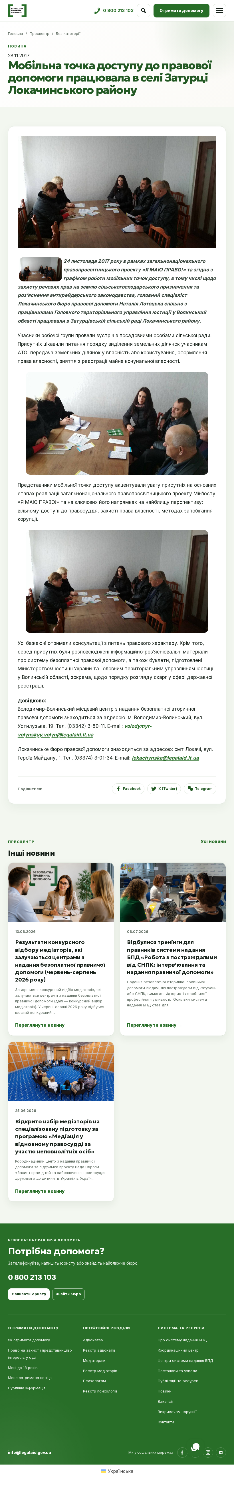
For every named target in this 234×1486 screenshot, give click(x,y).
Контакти (166, 1422)
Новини (165, 1391)
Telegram (204, 788)
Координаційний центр (178, 1350)
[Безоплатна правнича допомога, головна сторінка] (17, 10)
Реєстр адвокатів (99, 1350)
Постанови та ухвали (177, 1370)
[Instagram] (208, 1452)
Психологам (94, 1380)
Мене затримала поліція (30, 1377)
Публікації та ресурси (178, 1380)
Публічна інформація (26, 1388)
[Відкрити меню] (219, 10)
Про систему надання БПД (182, 1340)
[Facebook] (182, 1452)
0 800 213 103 (32, 1277)
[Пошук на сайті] (143, 10)
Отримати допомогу (181, 10)
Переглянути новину (42, 1025)
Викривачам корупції (177, 1411)
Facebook (132, 788)
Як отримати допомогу (29, 1340)
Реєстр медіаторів (100, 1370)
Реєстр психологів (100, 1391)
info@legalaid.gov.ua (29, 1452)
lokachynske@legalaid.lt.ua (165, 758)
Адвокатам (93, 1340)
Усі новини (213, 841)
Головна (15, 33)
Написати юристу (29, 1294)
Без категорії (68, 33)
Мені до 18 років (23, 1367)
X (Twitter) (167, 788)
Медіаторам (94, 1360)
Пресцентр (39, 33)
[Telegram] (221, 1452)
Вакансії (165, 1401)
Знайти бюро (68, 1294)
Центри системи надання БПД (185, 1360)
